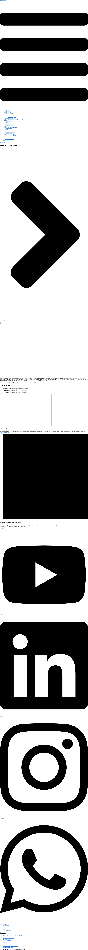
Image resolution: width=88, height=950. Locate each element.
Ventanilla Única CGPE (10, 134)
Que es (6, 130)
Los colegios (5, 120)
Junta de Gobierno (9, 113)
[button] (44, 56)
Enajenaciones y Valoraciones (11, 127)
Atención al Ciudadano (10, 132)
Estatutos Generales (12, 115)
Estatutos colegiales (12, 117)
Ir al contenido (3, 0)
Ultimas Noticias (8, 137)
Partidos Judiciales (9, 124)
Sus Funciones (8, 112)
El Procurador (8, 111)
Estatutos (7, 114)
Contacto (4, 140)
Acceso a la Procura (9, 125)
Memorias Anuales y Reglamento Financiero (14, 119)
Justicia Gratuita (8, 133)
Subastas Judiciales (9, 128)
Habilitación (7, 122)
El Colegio (5, 108)
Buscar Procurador (9, 121)
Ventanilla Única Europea (10, 135)
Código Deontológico (9, 118)
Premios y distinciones (9, 139)
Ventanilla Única (6, 129)
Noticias (4, 136)
